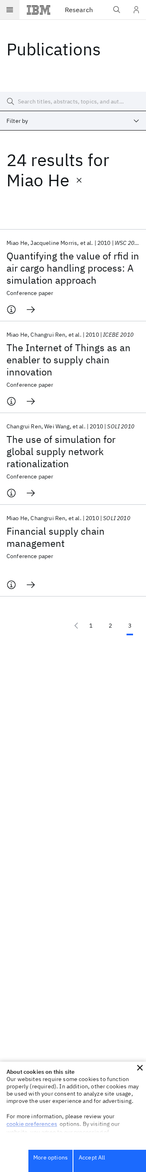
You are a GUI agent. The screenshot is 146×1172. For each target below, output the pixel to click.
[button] (140, 1068)
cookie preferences (31, 1124)
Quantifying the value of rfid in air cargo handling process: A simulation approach (72, 268)
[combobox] (73, 121)
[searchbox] (73, 101)
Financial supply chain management (55, 537)
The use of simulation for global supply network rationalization (61, 451)
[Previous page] (76, 625)
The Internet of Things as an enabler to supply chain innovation (68, 359)
